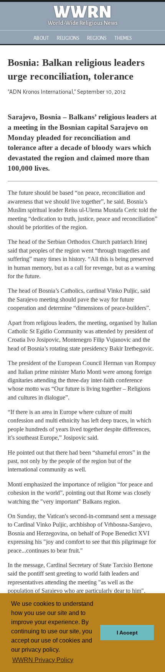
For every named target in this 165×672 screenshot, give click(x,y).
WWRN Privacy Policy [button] (42, 660)
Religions (68, 38)
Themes (123, 38)
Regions (97, 38)
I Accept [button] (127, 633)
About (41, 38)
